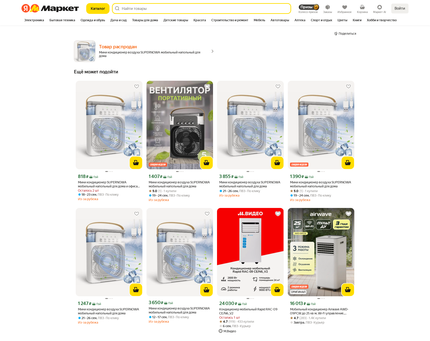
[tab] (34, 20)
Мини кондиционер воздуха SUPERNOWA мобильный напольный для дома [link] (179, 184)
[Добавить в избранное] (136, 86)
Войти (400, 8)
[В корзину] (136, 162)
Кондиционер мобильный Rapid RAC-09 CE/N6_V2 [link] (248, 311)
